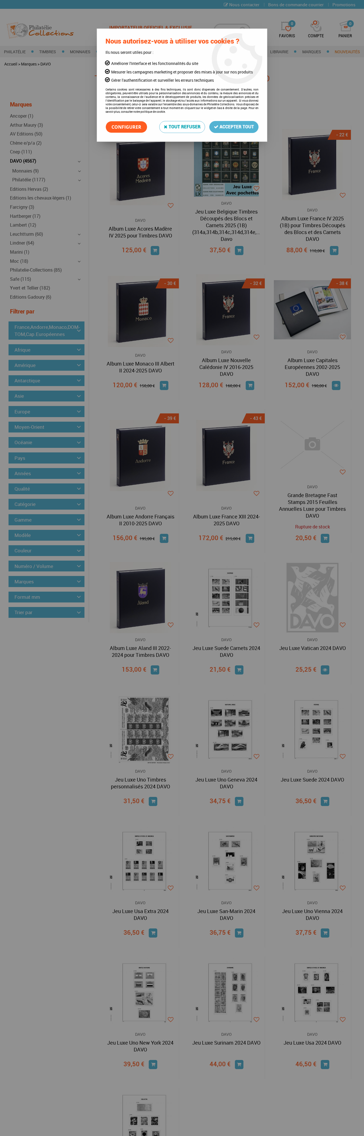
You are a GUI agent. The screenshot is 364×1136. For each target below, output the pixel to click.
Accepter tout (236, 127)
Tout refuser (183, 127)
